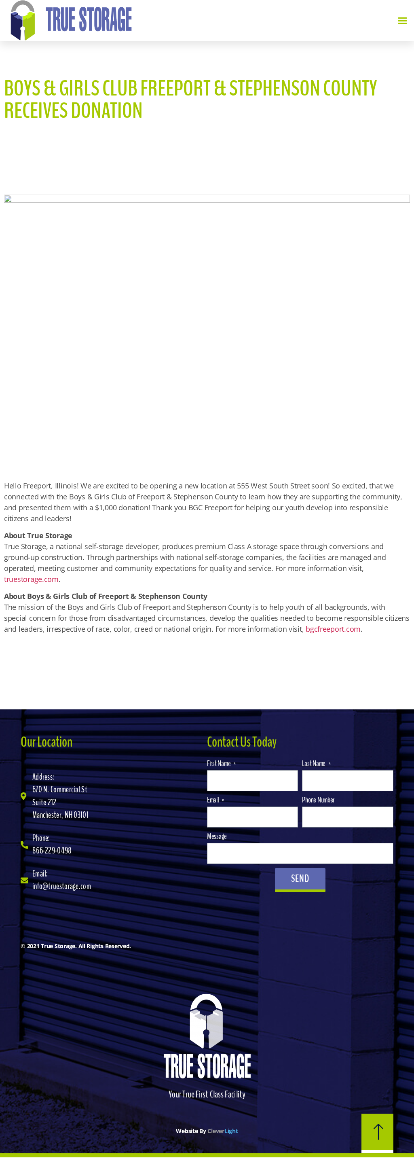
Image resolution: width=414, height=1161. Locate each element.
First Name (219, 763)
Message (217, 836)
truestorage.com (31, 579)
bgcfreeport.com (333, 629)
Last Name (314, 763)
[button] (402, 20)
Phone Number (318, 799)
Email (213, 799)
